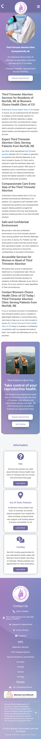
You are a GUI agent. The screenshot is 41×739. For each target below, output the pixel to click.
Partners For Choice (28, 735)
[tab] (20, 712)
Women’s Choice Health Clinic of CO (18, 110)
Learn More (20, 483)
